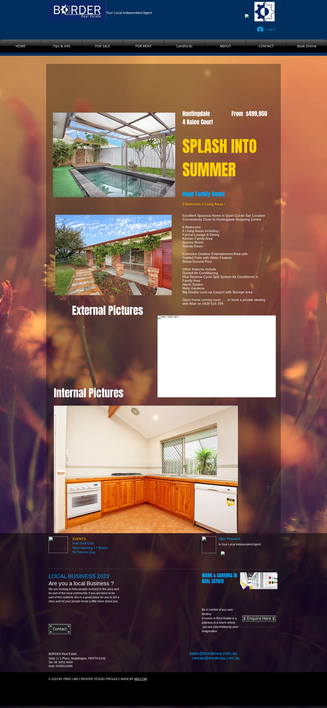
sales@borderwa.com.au (213, 653)
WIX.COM (140, 679)
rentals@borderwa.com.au (215, 658)
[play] (265, 393)
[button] (217, 356)
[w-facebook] (247, 16)
